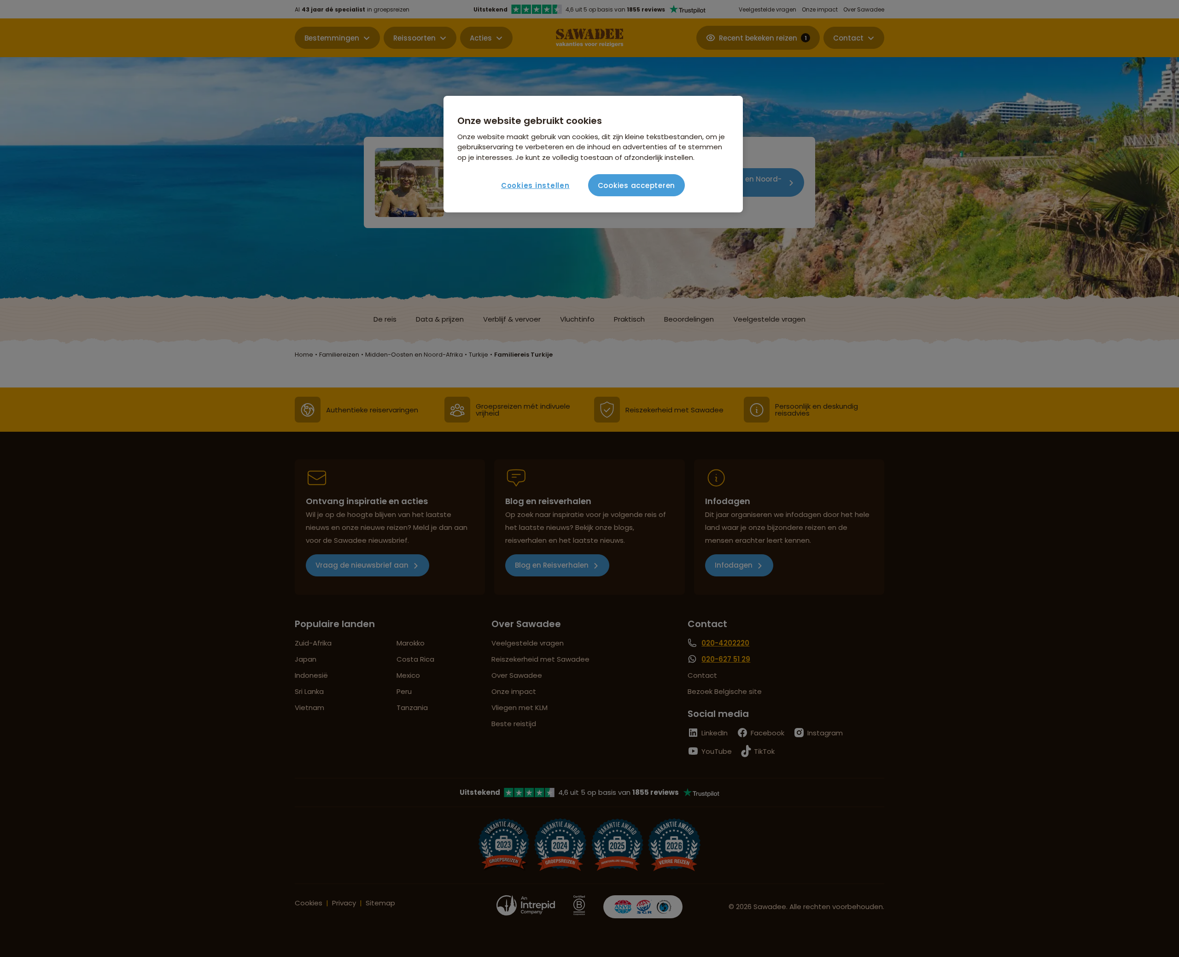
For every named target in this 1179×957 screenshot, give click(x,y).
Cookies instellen (535, 185)
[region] (593, 154)
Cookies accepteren (637, 185)
